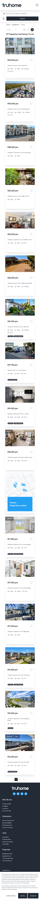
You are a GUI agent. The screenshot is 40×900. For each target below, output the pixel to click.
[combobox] (13, 14)
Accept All (33, 896)
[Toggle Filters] (4, 19)
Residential (15, 25)
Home (8, 25)
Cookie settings (10, 896)
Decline (22, 896)
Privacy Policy (25, 883)
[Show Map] (32, 29)
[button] (33, 48)
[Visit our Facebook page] (14, 793)
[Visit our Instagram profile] (21, 793)
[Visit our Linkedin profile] (18, 793)
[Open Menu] (36, 5)
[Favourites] (31, 60)
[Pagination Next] (27, 779)
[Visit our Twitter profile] (25, 793)
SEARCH (22, 18)
